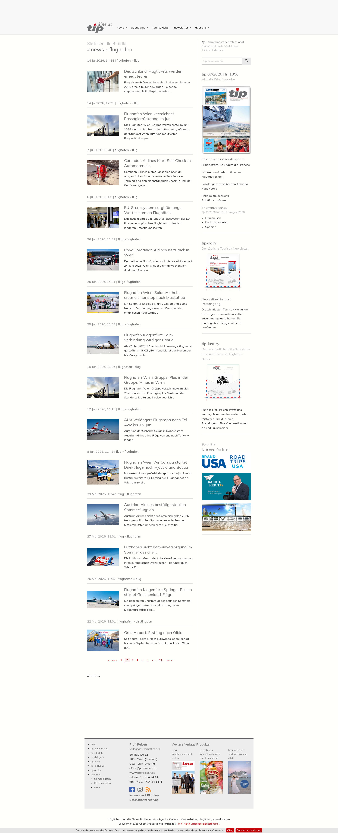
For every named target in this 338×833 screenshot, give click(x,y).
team (97, 787)
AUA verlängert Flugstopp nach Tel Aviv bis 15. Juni (155, 422)
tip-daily (209, 243)
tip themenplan (102, 782)
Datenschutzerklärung (249, 830)
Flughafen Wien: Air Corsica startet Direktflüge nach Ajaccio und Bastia (156, 465)
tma (182, 753)
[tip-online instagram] (141, 791)
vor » (169, 660)
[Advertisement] (169, 8)
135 (161, 660)
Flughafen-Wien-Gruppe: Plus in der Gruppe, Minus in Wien (156, 380)
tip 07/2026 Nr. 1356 (220, 74)
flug (136, 60)
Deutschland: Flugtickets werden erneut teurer (153, 74)
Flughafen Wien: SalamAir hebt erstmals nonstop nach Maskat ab (154, 295)
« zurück (112, 660)
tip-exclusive (97, 765)
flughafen (124, 60)
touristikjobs (160, 27)
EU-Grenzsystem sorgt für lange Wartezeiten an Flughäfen (152, 210)
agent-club (138, 27)
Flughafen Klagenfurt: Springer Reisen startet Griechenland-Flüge (158, 592)
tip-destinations (99, 748)
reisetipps (210, 753)
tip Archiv (96, 770)
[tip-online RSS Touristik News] (149, 791)
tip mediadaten (102, 778)
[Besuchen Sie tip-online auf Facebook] (133, 791)
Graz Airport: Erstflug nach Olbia (153, 632)
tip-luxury (210, 343)
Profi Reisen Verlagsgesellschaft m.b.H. (198, 823)
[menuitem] (99, 27)
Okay (230, 830)
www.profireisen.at (142, 772)
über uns (200, 27)
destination (144, 621)
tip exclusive (237, 753)
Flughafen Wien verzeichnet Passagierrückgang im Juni (149, 116)
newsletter (181, 27)
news (120, 27)
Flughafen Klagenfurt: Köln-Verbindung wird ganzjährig (149, 337)
